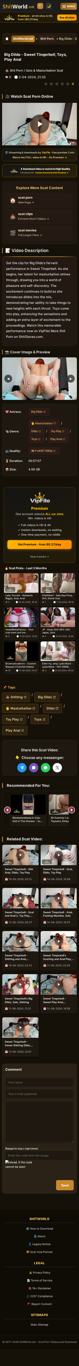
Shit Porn (47, 38)
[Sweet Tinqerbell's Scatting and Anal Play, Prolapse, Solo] (59, 941)
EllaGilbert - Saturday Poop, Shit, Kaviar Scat (57, 597)
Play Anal (56, 439)
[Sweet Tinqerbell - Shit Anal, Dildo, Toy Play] (20, 855)
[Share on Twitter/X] (57, 767)
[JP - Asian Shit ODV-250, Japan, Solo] (58, 617)
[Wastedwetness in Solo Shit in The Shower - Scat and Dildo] (28, 804)
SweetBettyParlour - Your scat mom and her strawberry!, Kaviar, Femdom (21, 631)
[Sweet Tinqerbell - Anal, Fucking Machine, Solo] (59, 898)
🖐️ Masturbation (42, 423)
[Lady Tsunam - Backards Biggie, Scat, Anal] (21, 583)
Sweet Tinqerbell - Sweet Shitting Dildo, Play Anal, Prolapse (18, 1043)
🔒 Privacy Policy (39, 1272)
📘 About (39, 1236)
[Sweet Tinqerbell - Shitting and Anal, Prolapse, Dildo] (20, 941)
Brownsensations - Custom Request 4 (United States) (20, 665)
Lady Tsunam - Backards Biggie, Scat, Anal (19, 597)
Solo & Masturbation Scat (44, 70)
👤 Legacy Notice (39, 1244)
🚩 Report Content (39, 1304)
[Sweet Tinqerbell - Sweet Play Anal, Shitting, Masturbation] (59, 984)
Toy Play (56, 431)
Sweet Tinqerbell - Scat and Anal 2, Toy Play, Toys (19, 914)
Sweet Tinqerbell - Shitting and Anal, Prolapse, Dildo (16, 957)
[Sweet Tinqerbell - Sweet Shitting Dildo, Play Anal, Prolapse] (20, 1027)
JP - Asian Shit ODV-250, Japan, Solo (56, 631)
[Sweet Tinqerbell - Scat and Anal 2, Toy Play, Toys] (20, 898)
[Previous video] (7, 810)
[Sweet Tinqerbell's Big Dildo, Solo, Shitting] (20, 984)
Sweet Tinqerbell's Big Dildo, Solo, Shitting (18, 1000)
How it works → (39, 556)
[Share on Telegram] (22, 767)
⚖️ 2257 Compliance (39, 1296)
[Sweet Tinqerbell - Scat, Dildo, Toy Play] (59, 855)
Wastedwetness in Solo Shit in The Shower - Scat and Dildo (27, 821)
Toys (34, 439)
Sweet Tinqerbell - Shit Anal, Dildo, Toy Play (19, 871)
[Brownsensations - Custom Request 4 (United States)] (21, 651)
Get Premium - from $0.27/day (39, 544)
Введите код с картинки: (22, 1148)
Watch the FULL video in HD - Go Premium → (39, 157)
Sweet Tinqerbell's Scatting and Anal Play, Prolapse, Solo (57, 957)
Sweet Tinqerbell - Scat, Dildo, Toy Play (58, 871)
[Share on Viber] (33, 767)
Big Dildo (37, 411)
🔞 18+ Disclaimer (39, 1288)
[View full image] (39, 378)
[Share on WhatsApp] (45, 767)
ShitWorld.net (23, 38)
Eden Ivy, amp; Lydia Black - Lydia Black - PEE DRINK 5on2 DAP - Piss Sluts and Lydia (57, 665)
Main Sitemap (39, 1324)
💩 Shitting (14, 697)
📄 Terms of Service (39, 1280)
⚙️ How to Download (39, 1228)
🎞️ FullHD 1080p (41, 450)
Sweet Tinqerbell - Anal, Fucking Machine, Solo (58, 914)
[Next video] (71, 810)
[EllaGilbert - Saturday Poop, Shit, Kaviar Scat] (58, 583)
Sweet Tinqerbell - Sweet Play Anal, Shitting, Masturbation (57, 1000)
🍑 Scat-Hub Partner (39, 1252)
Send (65, 1185)
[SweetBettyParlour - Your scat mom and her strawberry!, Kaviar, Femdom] (21, 617)
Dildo (34, 431)
